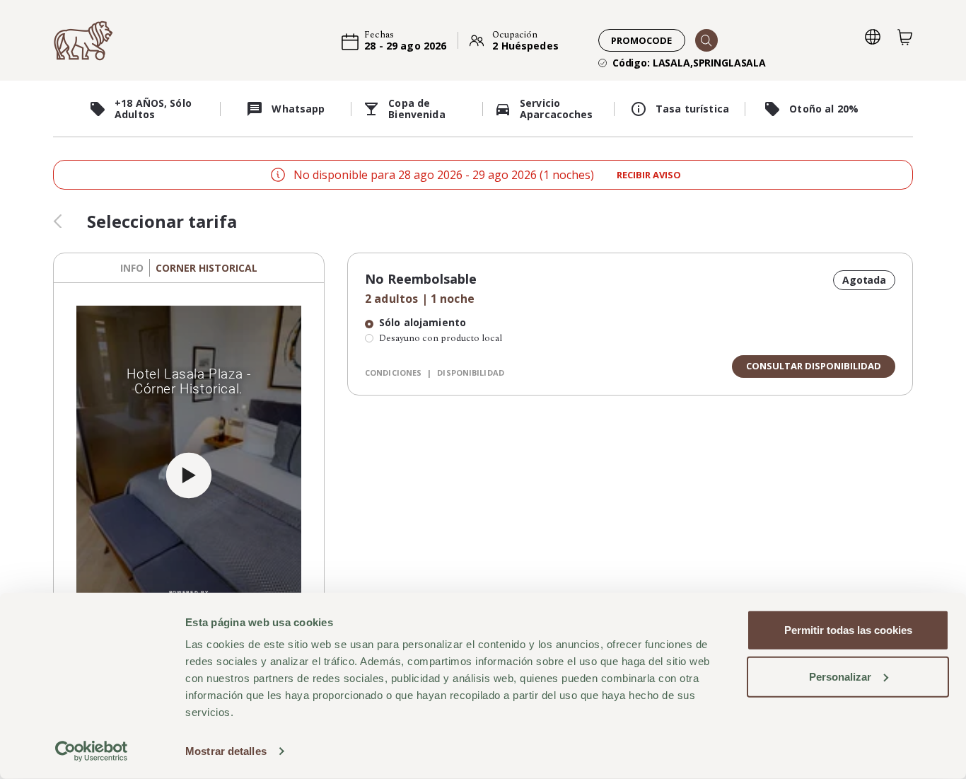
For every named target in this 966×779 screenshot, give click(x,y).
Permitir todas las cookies (848, 630)
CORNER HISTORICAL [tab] (206, 268)
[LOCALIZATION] (872, 37)
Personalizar (840, 676)
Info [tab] (132, 268)
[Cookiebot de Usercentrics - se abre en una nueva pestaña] (91, 751)
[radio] (434, 324)
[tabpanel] (189, 475)
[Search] (706, 40)
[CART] (905, 37)
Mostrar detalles (226, 751)
